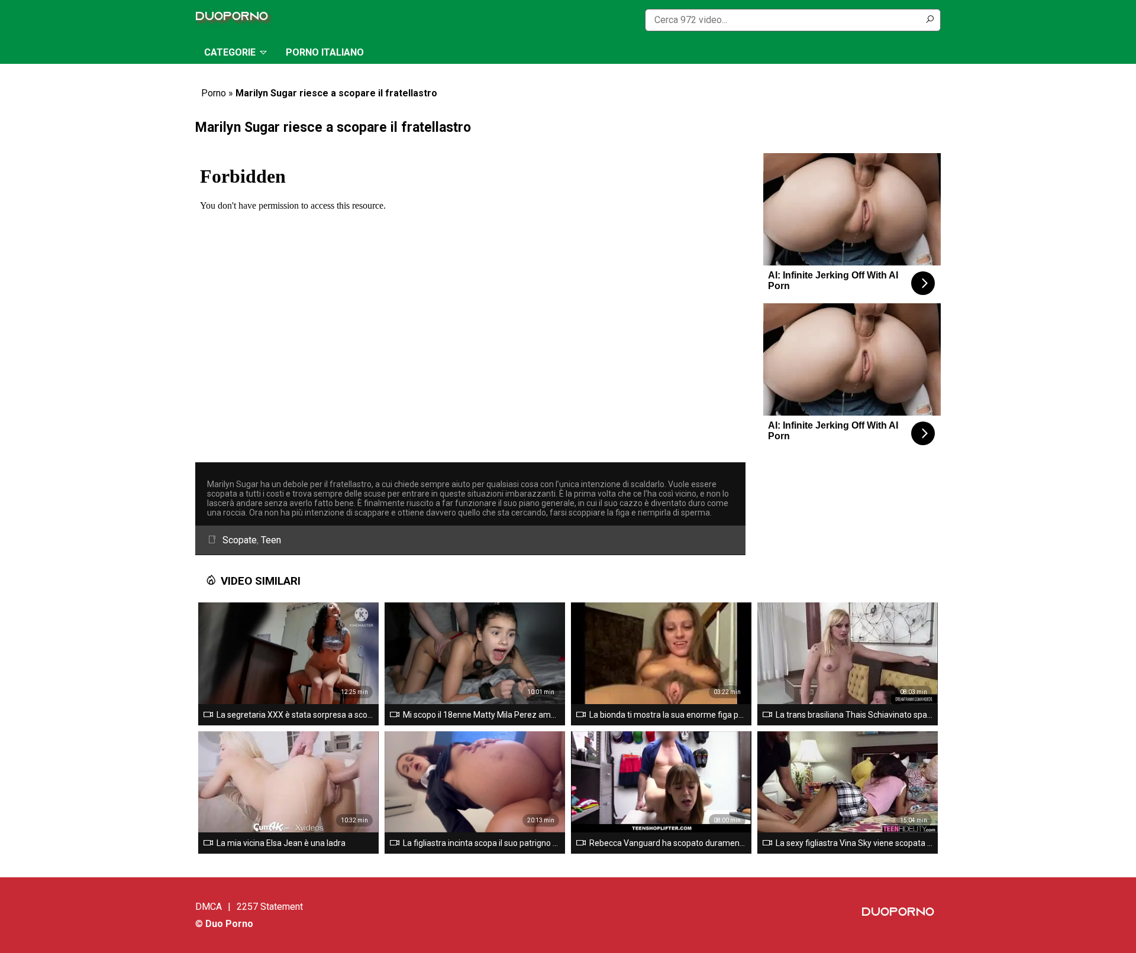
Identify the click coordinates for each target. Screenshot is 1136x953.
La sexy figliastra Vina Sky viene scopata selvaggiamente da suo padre (854, 843)
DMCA (208, 906)
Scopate (239, 540)
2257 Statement (270, 906)
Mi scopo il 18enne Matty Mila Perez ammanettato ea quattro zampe (481, 714)
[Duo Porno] (235, 20)
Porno (213, 93)
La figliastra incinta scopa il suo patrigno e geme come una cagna (481, 843)
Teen (271, 540)
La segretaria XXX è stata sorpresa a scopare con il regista (295, 714)
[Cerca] (929, 20)
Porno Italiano (325, 52)
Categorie (230, 52)
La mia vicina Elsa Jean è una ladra (281, 843)
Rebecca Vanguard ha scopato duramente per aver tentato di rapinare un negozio (668, 843)
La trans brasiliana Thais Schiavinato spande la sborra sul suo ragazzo (854, 714)
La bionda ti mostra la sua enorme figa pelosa (668, 714)
